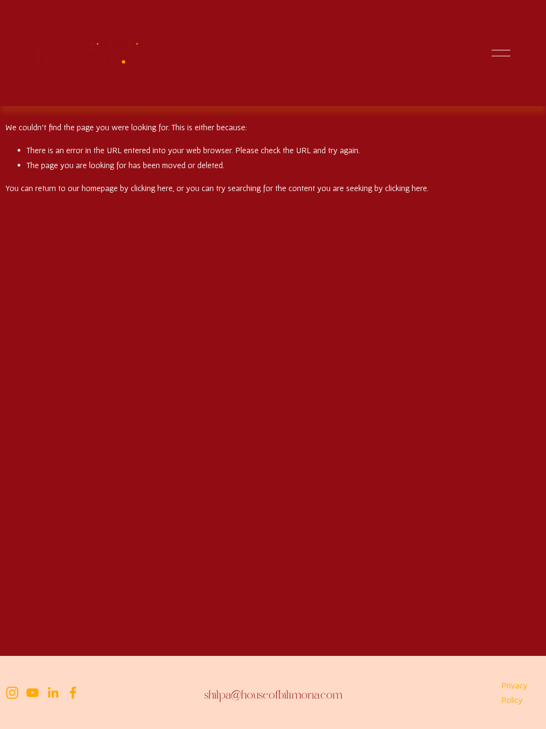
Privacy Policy (514, 692)
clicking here (152, 188)
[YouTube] (32, 692)
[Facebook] (73, 692)
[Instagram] (12, 692)
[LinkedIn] (52, 692)
